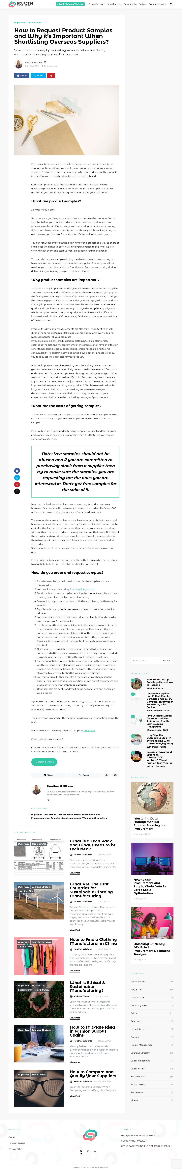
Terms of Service (17, 1143)
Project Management (142, 1045)
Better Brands (138, 981)
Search (166, 660)
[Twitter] (88, 1151)
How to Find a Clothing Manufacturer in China (93, 941)
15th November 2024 (157, 730)
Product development (69, 814)
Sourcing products (71, 818)
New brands (50, 814)
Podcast (135, 1037)
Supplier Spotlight (140, 1060)
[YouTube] (94, 1151)
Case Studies (130, 4)
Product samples (91, 814)
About (12, 1137)
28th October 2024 (156, 747)
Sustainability (114, 4)
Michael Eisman (82, 996)
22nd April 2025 (155, 688)
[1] (136, 683)
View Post (75, 872)
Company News (157, 4)
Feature (135, 1021)
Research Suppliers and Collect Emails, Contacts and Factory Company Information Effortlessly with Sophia (160, 700)
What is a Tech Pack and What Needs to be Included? (93, 845)
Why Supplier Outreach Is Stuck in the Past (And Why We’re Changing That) (160, 739)
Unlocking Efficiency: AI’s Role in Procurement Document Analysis (152, 949)
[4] (136, 739)
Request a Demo (44, 762)
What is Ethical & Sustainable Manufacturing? (87, 986)
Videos (142, 4)
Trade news (137, 1092)
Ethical (134, 1013)
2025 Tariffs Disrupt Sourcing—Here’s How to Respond (160, 682)
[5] (136, 756)
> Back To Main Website (70, 4)
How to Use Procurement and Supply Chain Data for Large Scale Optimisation (150, 886)
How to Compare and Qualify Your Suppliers (93, 1073)
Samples (55, 818)
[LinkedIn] (81, 1154)
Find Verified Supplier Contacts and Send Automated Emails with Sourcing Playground (159, 721)
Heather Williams (33, 62)
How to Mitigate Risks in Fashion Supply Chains (93, 1031)
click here (89, 730)
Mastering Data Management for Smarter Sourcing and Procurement (150, 823)
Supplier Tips (39, 985)
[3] (136, 720)
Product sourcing (40, 818)
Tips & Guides (96, 4)
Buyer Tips (19, 22)
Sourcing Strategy (41, 887)
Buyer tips (36, 814)
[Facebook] (81, 1151)
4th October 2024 (156, 766)
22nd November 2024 (158, 710)
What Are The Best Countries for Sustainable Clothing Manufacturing (91, 890)
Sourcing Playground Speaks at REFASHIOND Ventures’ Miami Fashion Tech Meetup (159, 757)
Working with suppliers (94, 818)
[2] (136, 697)
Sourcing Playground (82, 589)
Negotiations (137, 1029)
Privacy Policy (16, 1149)
